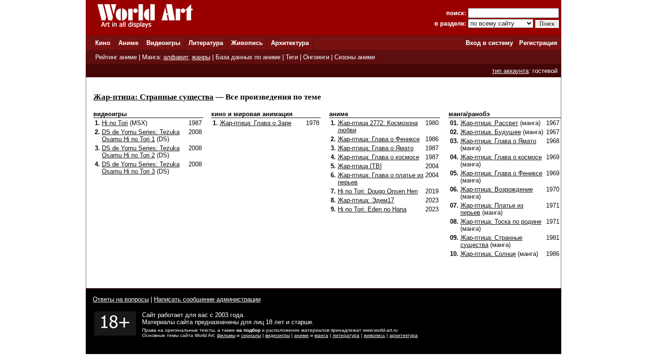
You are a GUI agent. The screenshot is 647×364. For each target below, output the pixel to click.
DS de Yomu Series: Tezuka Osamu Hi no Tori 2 (141, 152)
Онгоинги (316, 57)
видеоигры (277, 335)
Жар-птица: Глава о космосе (378, 157)
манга (321, 335)
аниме (301, 335)
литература (345, 335)
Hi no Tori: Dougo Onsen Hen (378, 191)
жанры (201, 57)
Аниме (128, 42)
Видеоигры (163, 42)
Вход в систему (489, 42)
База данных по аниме (248, 57)
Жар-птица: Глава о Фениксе (379, 139)
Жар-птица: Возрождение (496, 189)
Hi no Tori (115, 123)
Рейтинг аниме (116, 57)
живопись (374, 335)
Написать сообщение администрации (207, 299)
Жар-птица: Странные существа (153, 96)
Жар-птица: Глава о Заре (255, 123)
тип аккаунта (510, 70)
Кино (102, 42)
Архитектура (290, 42)
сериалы (251, 335)
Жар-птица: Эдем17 (366, 200)
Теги (292, 57)
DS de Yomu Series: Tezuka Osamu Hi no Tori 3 (141, 168)
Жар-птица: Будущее (490, 132)
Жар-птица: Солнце (488, 253)
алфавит (175, 57)
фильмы (226, 335)
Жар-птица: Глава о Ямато (375, 148)
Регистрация (538, 42)
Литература (206, 42)
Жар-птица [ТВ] (360, 166)
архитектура (403, 335)
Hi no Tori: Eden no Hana (372, 209)
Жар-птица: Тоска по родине (500, 221)
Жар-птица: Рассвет (489, 123)
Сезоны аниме (354, 57)
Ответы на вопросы (121, 299)
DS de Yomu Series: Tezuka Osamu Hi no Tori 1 (141, 135)
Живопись (247, 42)
